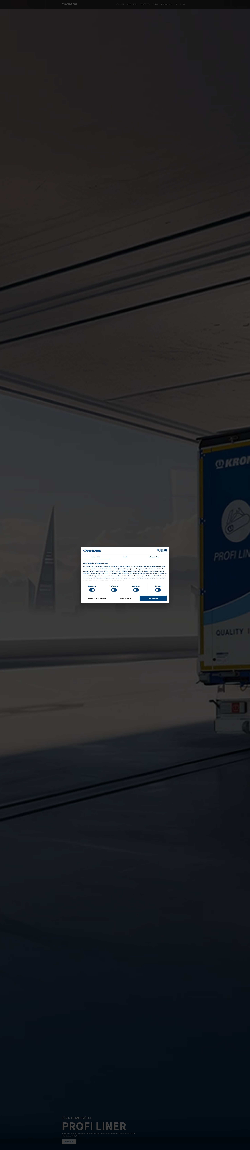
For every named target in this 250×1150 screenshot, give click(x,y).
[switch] (114, 590)
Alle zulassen (153, 598)
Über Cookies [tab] (154, 557)
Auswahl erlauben (125, 598)
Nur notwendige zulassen (97, 598)
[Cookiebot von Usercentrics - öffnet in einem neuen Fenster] (158, 550)
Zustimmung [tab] (95, 557)
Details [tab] (125, 557)
